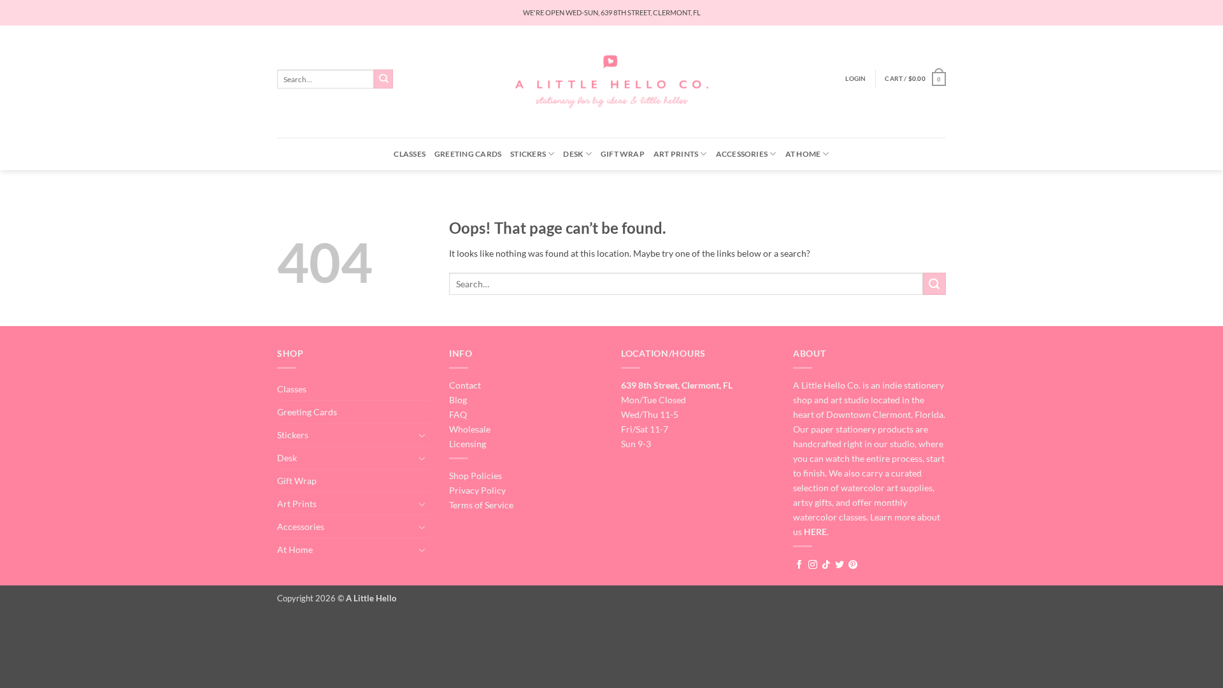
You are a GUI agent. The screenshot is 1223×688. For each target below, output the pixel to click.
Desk (573, 154)
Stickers (528, 154)
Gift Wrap (623, 154)
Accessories (742, 154)
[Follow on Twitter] (839, 565)
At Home (803, 154)
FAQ (458, 414)
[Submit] (384, 79)
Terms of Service (481, 504)
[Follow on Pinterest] (852, 565)
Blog (458, 399)
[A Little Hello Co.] (611, 82)
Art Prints (676, 154)
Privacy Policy (477, 490)
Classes (410, 154)
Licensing (467, 443)
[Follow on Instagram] (812, 565)
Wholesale (469, 429)
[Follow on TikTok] (826, 565)
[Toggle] (422, 435)
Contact (465, 385)
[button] (855, 78)
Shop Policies (475, 475)
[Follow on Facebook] (799, 565)
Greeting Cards (467, 154)
